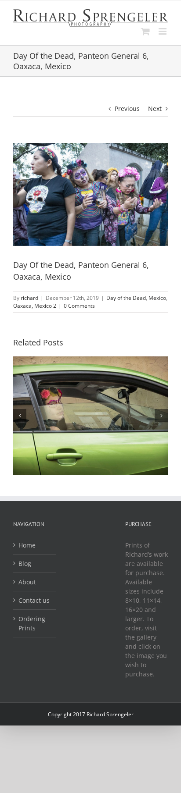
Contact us (34, 600)
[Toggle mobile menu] (163, 31)
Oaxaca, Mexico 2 (34, 305)
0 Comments (79, 305)
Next (155, 108)
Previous (127, 108)
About (27, 582)
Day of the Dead (126, 298)
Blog (24, 563)
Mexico (157, 298)
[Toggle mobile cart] (145, 31)
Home (27, 545)
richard (29, 298)
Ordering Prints (31, 623)
